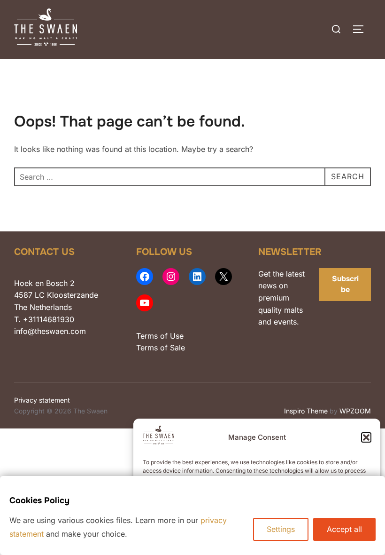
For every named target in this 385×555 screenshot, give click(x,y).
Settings (281, 529)
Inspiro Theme (306, 411)
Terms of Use (160, 336)
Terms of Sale (160, 347)
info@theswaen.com (50, 331)
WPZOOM (355, 411)
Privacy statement (42, 400)
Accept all (344, 529)
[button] (366, 437)
